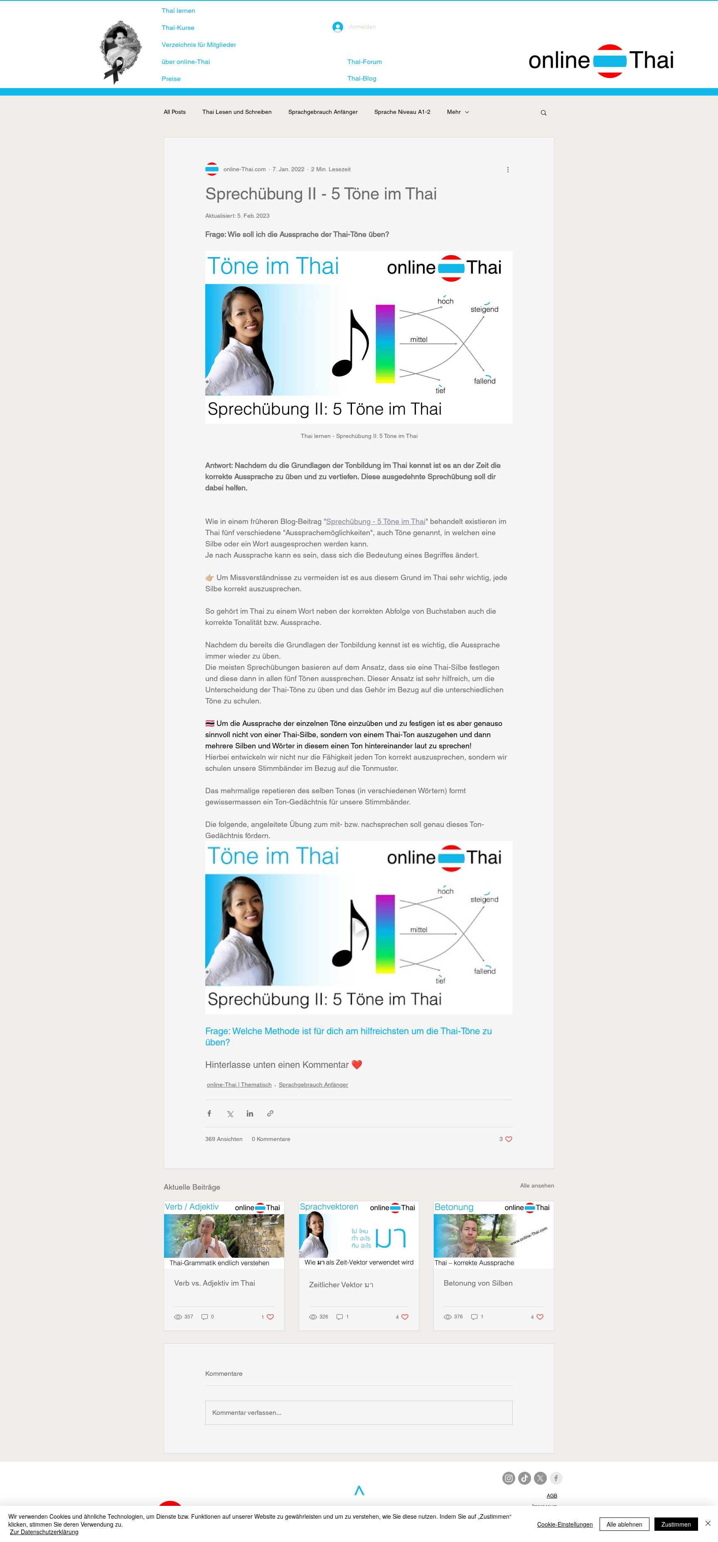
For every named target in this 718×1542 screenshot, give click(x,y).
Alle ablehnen (624, 1524)
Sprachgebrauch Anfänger (323, 111)
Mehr (454, 111)
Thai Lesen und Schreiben (237, 111)
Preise (171, 79)
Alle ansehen (537, 1185)
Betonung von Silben (478, 1283)
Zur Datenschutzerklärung (44, 1531)
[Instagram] (508, 1478)
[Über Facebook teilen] (209, 1113)
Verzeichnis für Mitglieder (199, 45)
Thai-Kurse (178, 28)
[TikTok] (524, 1478)
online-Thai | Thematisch (239, 1084)
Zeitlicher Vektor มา (341, 1284)
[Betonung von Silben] (494, 1235)
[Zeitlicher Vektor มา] (359, 1235)
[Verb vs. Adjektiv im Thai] (224, 1235)
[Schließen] (708, 1523)
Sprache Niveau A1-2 (402, 111)
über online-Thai (186, 62)
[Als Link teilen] (270, 1113)
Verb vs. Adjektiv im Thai (214, 1283)
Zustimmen (676, 1524)
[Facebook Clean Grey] (556, 1478)
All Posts (175, 111)
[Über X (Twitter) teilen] (230, 1113)
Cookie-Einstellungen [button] (565, 1524)
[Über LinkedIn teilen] (250, 1113)
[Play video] (359, 927)
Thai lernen (178, 11)
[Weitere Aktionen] (508, 169)
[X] (540, 1478)
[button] (544, 112)
